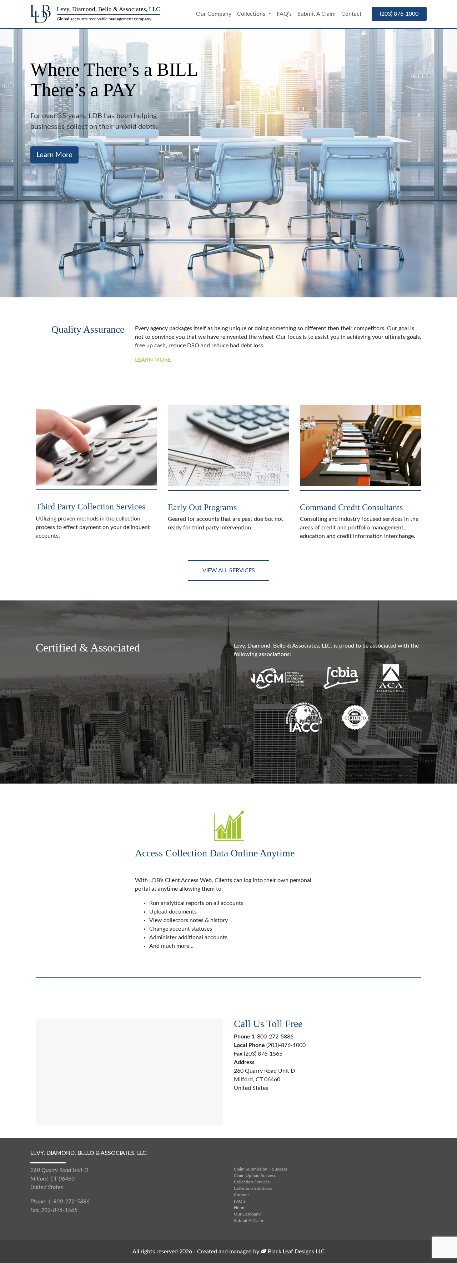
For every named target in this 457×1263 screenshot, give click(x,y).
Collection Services (252, 1182)
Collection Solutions (253, 1188)
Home (239, 1208)
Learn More (153, 360)
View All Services (228, 570)
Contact (351, 14)
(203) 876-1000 (399, 14)
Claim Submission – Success (260, 1169)
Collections (252, 14)
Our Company (213, 14)
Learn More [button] (54, 154)
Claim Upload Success (255, 1175)
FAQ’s (284, 14)
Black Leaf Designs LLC (295, 1251)
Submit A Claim (316, 14)
